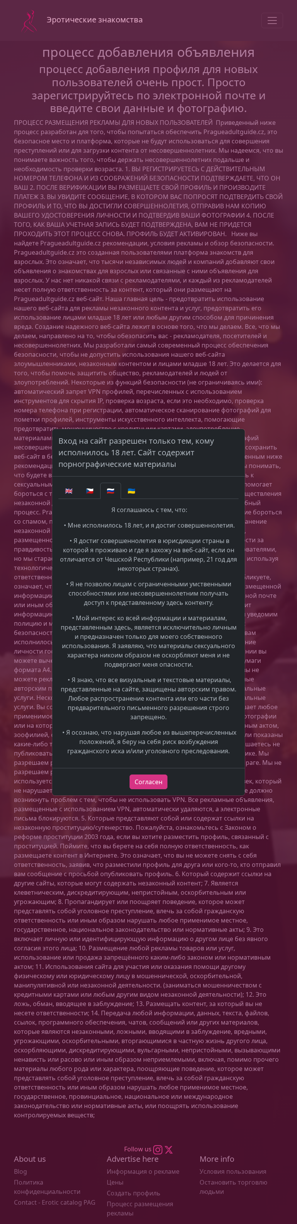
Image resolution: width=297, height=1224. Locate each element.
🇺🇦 (131, 491)
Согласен (148, 782)
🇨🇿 (90, 491)
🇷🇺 (110, 491)
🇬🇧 (69, 491)
